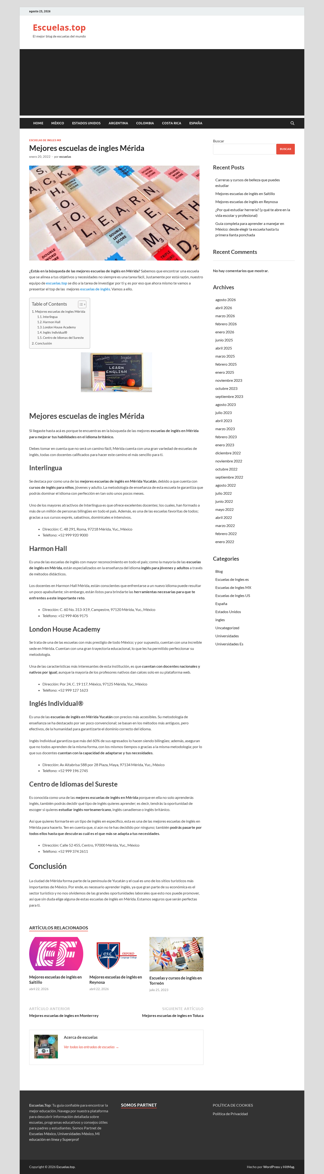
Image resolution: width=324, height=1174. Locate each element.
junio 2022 (224, 501)
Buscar (218, 141)
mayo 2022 (224, 509)
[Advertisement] (162, 82)
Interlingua (50, 317)
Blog (219, 571)
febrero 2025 (226, 364)
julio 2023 (223, 412)
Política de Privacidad (230, 1113)
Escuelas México (42, 1133)
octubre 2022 (226, 469)
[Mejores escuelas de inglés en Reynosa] (116, 955)
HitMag (288, 1167)
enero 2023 (224, 445)
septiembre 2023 (229, 396)
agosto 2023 (225, 404)
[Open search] (292, 123)
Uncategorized (227, 627)
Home (38, 123)
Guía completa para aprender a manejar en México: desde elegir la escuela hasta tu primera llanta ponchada (249, 229)
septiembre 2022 (229, 477)
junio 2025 (224, 340)
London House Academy (59, 327)
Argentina (118, 123)
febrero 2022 (226, 533)
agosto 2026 (225, 299)
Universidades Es (229, 644)
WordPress (271, 1167)
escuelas (65, 156)
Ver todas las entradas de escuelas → (91, 1046)
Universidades (227, 636)
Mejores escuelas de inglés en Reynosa (246, 201)
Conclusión (43, 343)
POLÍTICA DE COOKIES (233, 1105)
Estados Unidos (86, 123)
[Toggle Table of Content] (79, 304)
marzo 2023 (225, 428)
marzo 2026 (225, 315)
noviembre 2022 (228, 461)
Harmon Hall (51, 322)
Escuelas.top (59, 27)
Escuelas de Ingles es (232, 579)
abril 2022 (223, 517)
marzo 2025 (225, 356)
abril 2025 (223, 348)
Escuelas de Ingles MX (45, 140)
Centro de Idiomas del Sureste (63, 338)
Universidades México (75, 1133)
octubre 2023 (226, 388)
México (57, 123)
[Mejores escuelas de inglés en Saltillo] (56, 955)
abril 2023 (223, 420)
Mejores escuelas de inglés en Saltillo (245, 193)
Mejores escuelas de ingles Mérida (60, 311)
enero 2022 (224, 541)
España (195, 123)
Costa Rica (171, 123)
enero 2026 (224, 332)
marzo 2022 (225, 525)
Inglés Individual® (55, 332)
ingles (220, 619)
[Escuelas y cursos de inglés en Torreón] (176, 955)
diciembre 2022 (228, 453)
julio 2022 (223, 493)
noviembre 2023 (228, 380)
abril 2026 (223, 307)
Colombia (145, 123)
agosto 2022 (225, 485)
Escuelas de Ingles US (232, 595)
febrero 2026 (226, 323)
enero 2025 (224, 372)
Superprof (70, 1139)
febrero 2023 (226, 436)
